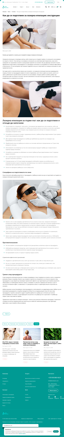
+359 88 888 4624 (39, 2)
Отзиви (4, 383)
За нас (27, 6)
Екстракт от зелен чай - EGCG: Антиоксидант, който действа (52, 343)
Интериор (4, 378)
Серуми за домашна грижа (8, 397)
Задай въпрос (50, 2)
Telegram (56, 398)
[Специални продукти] (49, 7)
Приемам (56, 431)
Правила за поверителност (27, 418)
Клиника (5, 373)
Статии (36, 324)
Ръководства (21, 324)
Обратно (7, 313)
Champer (60, 418)
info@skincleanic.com (53, 380)
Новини (30, 324)
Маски (3, 405)
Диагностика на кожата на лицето (32, 378)
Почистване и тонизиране (8, 394)
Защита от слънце (6, 402)
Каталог (15, 6)
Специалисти (5, 381)
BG (58, 2)
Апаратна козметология (30, 381)
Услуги (21, 6)
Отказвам (50, 431)
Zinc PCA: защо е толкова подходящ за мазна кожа (10, 342)
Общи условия (41, 418)
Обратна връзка (53, 390)
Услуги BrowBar (28, 383)
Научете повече (22, 433)
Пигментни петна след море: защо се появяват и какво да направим (31, 343)
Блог (33, 6)
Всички (5, 324)
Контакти (38, 6)
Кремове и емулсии (6, 400)
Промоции (13, 324)
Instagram (50, 398)
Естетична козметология (30, 386)
